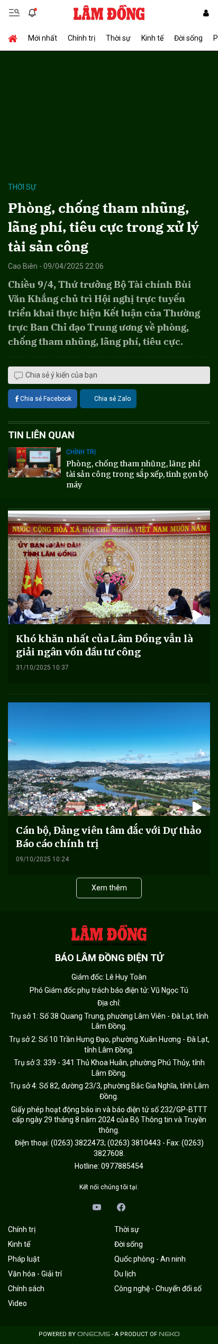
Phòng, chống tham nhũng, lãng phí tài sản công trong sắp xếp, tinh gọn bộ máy (137, 474)
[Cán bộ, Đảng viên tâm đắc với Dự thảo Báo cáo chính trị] (109, 759)
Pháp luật (24, 1259)
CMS (93, 1334)
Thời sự (118, 38)
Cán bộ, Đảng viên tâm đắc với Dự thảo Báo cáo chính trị (108, 837)
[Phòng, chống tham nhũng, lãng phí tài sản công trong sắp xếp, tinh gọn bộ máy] (34, 462)
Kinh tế (152, 38)
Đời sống (188, 38)
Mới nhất (42, 38)
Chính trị (81, 38)
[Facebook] (121, 1206)
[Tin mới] (32, 12)
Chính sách (26, 1288)
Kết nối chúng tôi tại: (109, 1187)
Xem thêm (109, 888)
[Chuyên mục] (14, 12)
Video (17, 1303)
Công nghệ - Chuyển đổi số (158, 1288)
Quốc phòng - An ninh (150, 1259)
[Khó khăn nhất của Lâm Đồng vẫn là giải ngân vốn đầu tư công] (109, 567)
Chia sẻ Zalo (112, 398)
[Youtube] (96, 1206)
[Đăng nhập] (206, 13)
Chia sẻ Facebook (45, 398)
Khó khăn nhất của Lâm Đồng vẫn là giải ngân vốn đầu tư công (104, 645)
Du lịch (125, 1274)
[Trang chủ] (15, 38)
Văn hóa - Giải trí (35, 1274)
